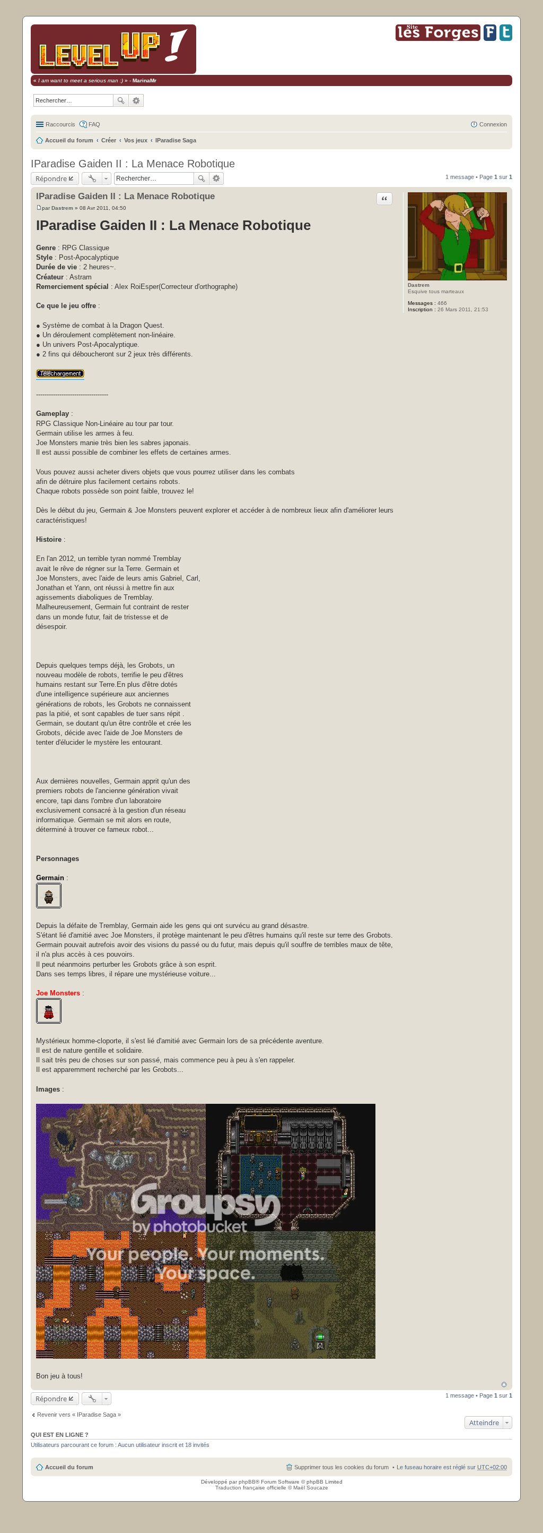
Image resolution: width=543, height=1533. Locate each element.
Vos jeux (135, 140)
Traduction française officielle (250, 1488)
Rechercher (121, 100)
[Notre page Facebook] (490, 39)
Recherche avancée (136, 100)
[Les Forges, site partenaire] (438, 39)
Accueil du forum (69, 140)
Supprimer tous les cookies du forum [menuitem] (341, 1467)
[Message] (39, 208)
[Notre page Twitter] (506, 39)
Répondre (51, 178)
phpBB (247, 1482)
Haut (504, 1384)
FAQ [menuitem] (94, 124)
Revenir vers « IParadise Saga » (79, 1414)
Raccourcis (60, 124)
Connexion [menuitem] (493, 124)
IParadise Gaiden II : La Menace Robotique (133, 163)
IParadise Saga (175, 140)
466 (442, 303)
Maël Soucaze (310, 1488)
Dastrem (419, 285)
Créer (108, 140)
